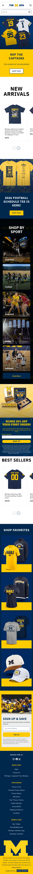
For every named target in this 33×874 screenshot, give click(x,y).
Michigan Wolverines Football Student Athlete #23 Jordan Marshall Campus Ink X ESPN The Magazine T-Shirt (14, 132)
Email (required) (6, 434)
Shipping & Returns (16, 810)
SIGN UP (16, 441)
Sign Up (16, 734)
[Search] (29, 12)
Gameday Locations (16, 834)
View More (16, 376)
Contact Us (16, 773)
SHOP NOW (16, 71)
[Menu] (3, 5)
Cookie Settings (16, 803)
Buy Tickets (17, 824)
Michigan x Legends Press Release (16, 776)
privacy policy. (22, 453)
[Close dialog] (31, 420)
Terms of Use (16, 787)
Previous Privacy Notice (16, 790)
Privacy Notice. (16, 867)
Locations (16, 813)
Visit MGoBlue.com (16, 827)
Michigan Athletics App (16, 831)
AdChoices (16, 797)
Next (18, 148)
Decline (25, 870)
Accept (19, 870)
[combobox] (16, 12)
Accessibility (16, 806)
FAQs (16, 769)
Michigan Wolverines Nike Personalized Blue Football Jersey (13, 496)
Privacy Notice (16, 793)
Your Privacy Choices (16, 800)
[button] (30, 5)
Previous (14, 148)
